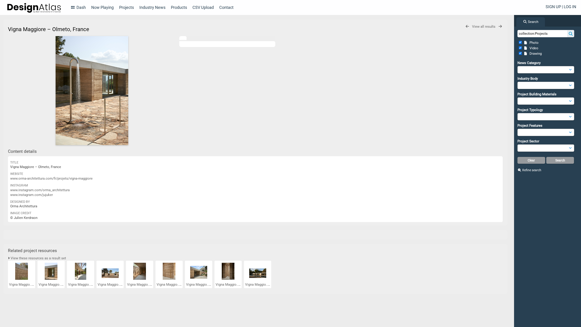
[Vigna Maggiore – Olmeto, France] (92, 90)
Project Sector (528, 141)
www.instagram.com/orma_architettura (40, 190)
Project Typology (530, 110)
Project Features (529, 126)
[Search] (570, 33)
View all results (484, 27)
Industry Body (527, 79)
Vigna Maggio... (21, 284)
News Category (529, 63)
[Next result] (500, 26)
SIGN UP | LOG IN (561, 6)
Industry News (152, 7)
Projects (126, 7)
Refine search (531, 170)
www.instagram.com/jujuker (31, 195)
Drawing (535, 54)
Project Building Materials (536, 94)
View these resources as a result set (38, 258)
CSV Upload (203, 7)
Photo (533, 43)
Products (179, 7)
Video (533, 48)
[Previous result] (467, 26)
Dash (81, 7)
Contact (226, 7)
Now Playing (102, 7)
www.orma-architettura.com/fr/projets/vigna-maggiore (51, 178)
